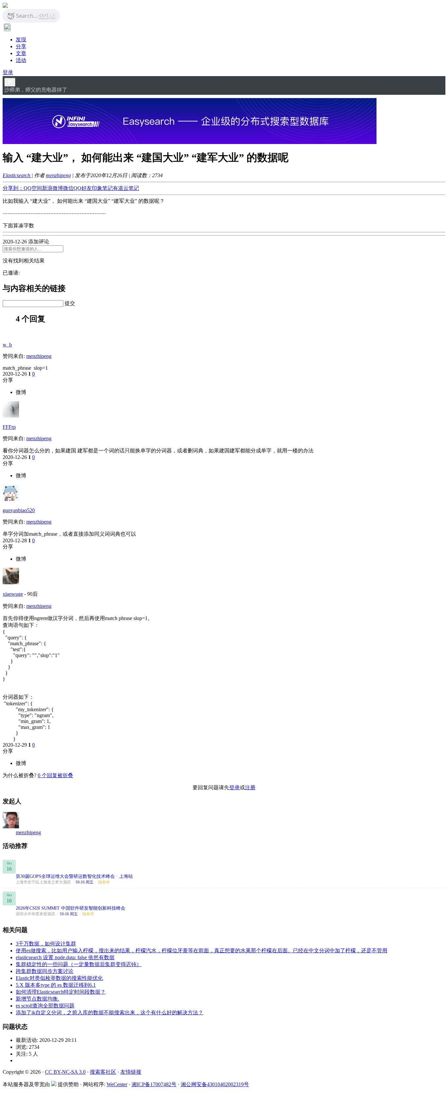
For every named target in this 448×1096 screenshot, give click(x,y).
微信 (68, 188)
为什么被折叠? (19, 775)
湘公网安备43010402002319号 (215, 1084)
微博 (21, 392)
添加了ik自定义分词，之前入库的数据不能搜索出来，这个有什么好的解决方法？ (109, 1012)
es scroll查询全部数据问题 (45, 1005)
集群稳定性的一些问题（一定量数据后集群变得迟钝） (79, 964)
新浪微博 (52, 188)
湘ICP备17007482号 (154, 1084)
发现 (21, 39)
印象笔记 (102, 188)
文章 (21, 53)
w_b (7, 344)
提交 (70, 303)
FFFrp (9, 427)
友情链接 (130, 1072)
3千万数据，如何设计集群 (46, 943)
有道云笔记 (126, 188)
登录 (8, 72)
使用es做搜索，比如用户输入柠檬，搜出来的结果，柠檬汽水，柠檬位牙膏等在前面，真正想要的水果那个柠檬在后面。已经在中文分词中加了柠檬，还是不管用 (201, 950)
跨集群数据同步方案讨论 (44, 971)
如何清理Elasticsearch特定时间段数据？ (61, 992)
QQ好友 (82, 188)
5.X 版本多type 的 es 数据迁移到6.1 (56, 985)
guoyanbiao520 (19, 510)
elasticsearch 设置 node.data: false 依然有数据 (65, 957)
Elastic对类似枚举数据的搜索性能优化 (59, 978)
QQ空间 (33, 188)
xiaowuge (13, 594)
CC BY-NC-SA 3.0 (65, 1072)
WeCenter (117, 1084)
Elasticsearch (17, 175)
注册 (250, 787)
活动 (21, 60)
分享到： (13, 188)
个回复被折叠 (55, 775)
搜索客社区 (103, 1072)
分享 (21, 46)
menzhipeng (58, 175)
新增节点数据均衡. (37, 999)
